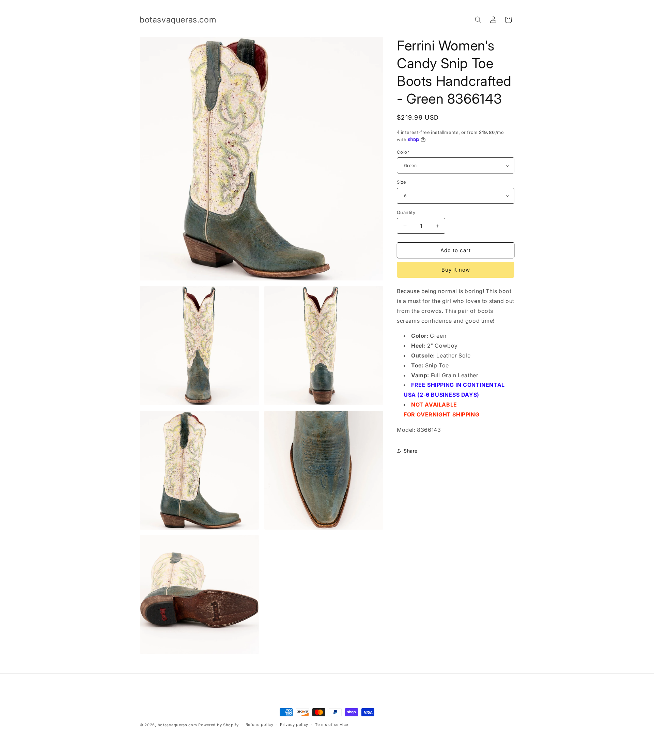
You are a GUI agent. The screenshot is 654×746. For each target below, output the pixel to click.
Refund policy (260, 724)
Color (403, 152)
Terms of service (331, 724)
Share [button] (411, 451)
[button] (478, 19)
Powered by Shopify (218, 724)
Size (401, 182)
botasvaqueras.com (177, 724)
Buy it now (455, 270)
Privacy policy (294, 724)
